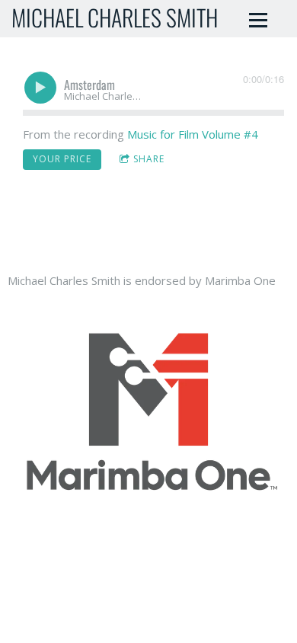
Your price (62, 158)
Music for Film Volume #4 (192, 134)
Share (148, 158)
